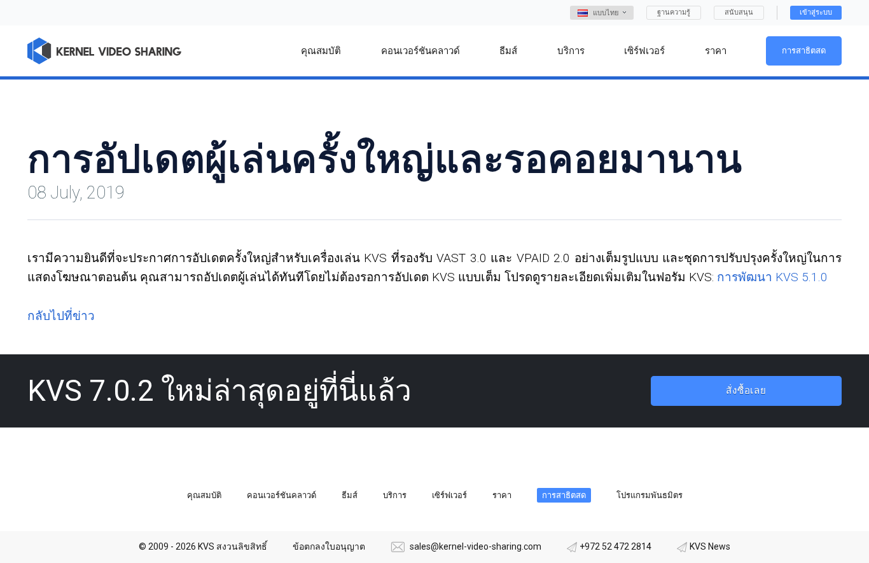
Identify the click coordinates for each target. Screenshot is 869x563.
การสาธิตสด (804, 50)
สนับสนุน (739, 12)
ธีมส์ (350, 495)
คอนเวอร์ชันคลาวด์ (281, 495)
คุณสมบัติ (204, 495)
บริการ (395, 495)
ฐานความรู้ (673, 12)
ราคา (501, 495)
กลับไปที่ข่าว (61, 316)
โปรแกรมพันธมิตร (649, 495)
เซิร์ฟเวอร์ (449, 495)
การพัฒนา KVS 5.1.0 (772, 277)
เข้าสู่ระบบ (816, 12)
